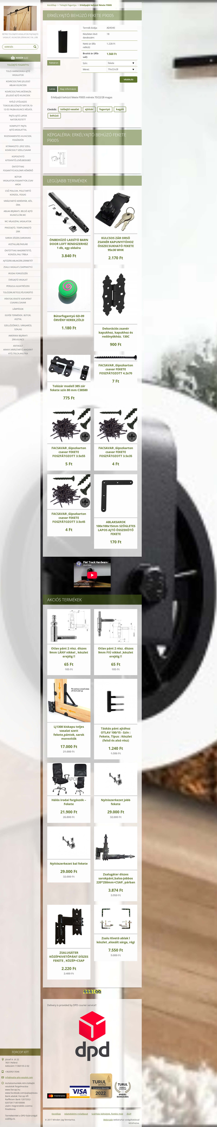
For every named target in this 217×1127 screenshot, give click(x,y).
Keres (35, 47)
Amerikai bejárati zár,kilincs (18, 337)
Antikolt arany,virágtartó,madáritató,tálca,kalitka (18, 349)
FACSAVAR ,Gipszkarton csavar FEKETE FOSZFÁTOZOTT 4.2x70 (115, 369)
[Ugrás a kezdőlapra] (20, 16)
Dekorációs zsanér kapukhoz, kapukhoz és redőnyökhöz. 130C (116, 332)
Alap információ (68, 88)
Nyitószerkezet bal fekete (69, 864)
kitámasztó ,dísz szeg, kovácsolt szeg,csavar (18, 148)
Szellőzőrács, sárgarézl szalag (18, 327)
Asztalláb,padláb (18, 244)
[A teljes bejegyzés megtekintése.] (68, 213)
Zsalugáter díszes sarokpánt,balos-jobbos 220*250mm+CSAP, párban (115, 878)
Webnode (108, 1119)
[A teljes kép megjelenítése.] (58, 158)
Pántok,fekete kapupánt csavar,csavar (18, 300)
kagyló (120, 109)
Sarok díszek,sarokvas (18, 237)
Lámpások (18, 308)
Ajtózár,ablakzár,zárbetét (18, 260)
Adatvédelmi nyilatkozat (76, 1113)
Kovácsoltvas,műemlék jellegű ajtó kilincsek (18, 93)
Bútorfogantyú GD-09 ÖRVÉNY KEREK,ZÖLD (69, 318)
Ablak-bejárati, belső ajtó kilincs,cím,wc (18, 213)
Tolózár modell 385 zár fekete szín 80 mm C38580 (69, 388)
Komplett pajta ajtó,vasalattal (18, 127)
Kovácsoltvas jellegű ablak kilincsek (18, 83)
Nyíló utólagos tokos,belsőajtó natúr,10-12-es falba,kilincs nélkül (18, 105)
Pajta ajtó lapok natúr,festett (18, 117)
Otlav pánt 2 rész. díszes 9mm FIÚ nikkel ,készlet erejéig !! (115, 652)
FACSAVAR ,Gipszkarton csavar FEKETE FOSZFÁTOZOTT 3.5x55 (69, 452)
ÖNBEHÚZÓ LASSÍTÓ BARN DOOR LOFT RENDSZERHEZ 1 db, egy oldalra (68, 244)
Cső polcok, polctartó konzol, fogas (18, 192)
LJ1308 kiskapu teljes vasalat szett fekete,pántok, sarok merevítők (68, 733)
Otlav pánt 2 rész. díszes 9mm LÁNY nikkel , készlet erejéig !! (68, 652)
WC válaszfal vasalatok (18, 221)
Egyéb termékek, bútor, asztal (18, 317)
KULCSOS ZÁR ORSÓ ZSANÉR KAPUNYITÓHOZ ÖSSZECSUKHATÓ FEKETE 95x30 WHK (116, 244)
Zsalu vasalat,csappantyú (18, 267)
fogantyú (104, 109)
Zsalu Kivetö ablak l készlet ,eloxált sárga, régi (116, 940)
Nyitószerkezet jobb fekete (115, 802)
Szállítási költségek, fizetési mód (107, 1113)
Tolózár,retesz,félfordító (18, 292)
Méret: (86, 69)
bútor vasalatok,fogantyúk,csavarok (18, 180)
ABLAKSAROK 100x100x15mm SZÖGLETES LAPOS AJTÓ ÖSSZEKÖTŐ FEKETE (115, 528)
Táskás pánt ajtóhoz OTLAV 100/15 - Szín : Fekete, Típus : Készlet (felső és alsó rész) (115, 734)
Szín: (85, 63)
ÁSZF (129, 1113)
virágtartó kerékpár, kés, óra (18, 203)
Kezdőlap (51, 5)
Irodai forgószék (18, 273)
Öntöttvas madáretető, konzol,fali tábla (18, 252)
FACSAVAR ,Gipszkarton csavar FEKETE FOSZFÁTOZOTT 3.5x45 (69, 518)
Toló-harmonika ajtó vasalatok (18, 73)
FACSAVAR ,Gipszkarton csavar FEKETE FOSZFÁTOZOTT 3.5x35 (115, 452)
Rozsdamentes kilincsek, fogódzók (18, 138)
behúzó (54, 115)
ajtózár (89, 109)
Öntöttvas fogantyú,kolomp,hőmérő (18, 168)
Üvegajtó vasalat (18, 279)
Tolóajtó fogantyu (18, 64)
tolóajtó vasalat (69, 109)
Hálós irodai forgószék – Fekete (69, 802)
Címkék (51, 109)
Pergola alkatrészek (18, 286)
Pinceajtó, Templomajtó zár (18, 229)
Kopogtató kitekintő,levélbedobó (18, 158)
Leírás (52, 88)
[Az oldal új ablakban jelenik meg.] (63, 41)
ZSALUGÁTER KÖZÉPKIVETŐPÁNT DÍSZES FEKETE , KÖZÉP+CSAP (68, 957)
